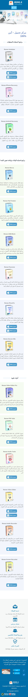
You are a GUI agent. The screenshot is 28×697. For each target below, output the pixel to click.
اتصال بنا (6, 660)
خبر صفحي (12, 660)
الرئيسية (24, 660)
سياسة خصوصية (16, 664)
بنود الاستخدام (22, 662)
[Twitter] (24, 674)
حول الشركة (7, 664)
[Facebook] (24, 670)
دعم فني (18, 660)
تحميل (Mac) (13, 77)
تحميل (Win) (13, 72)
